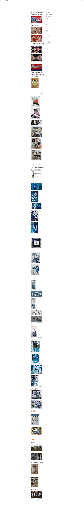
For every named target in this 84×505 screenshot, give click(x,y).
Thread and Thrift (42, 2)
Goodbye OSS (33, 439)
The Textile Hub (33, 163)
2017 (46, 25)
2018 (46, 24)
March (47, 49)
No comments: (40, 322)
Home (38, 500)
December (48, 31)
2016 (46, 26)
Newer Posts (32, 500)
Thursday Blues (33, 340)
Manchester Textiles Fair (34, 10)
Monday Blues (33, 236)
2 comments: (40, 337)
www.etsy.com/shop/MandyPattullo (49, 19)
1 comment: (40, 436)
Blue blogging (33, 411)
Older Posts (43, 500)
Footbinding (48, 35)
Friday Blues (32, 325)
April (47, 48)
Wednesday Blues (33, 389)
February (48, 50)
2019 (46, 23)
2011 (46, 30)
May (47, 47)
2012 (46, 29)
